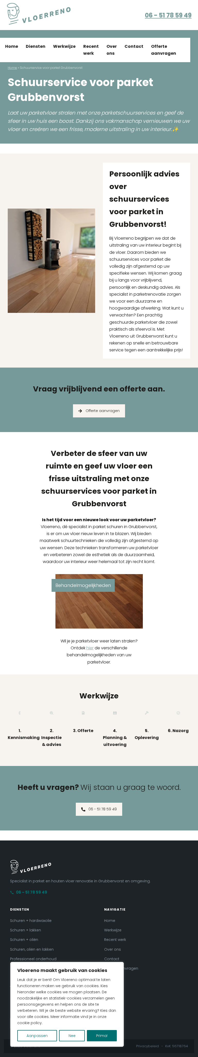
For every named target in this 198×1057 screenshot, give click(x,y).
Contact (134, 46)
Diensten (35, 46)
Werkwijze (64, 46)
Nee (72, 1035)
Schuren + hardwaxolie (31, 920)
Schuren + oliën (24, 939)
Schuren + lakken (25, 930)
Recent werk (91, 49)
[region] (67, 1004)
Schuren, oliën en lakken (32, 949)
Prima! (102, 1035)
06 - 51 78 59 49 (168, 15)
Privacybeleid (147, 1046)
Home (11, 46)
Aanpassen (37, 1035)
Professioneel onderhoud (33, 958)
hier (90, 648)
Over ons (111, 49)
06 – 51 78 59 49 (31, 892)
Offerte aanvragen (163, 49)
